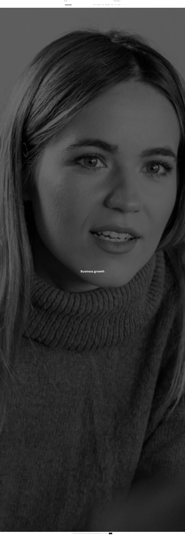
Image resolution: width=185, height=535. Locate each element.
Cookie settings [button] (105, 533)
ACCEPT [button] (110, 533)
